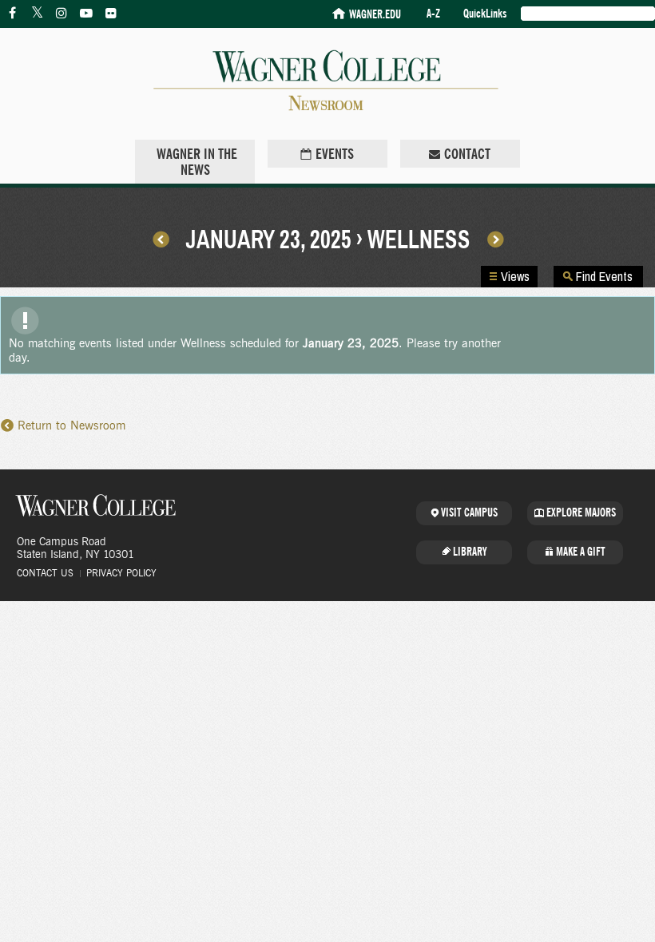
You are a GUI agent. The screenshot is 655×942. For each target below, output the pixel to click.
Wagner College (96, 505)
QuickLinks (484, 14)
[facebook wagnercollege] (12, 13)
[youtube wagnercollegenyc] (86, 13)
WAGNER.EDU (375, 15)
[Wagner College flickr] (111, 13)
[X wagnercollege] (37, 13)
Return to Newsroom (71, 426)
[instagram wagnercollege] (61, 13)
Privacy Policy (121, 573)
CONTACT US (45, 573)
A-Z (433, 14)
